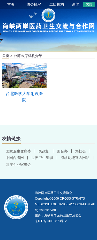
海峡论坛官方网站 (75, 157)
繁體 (89, 4)
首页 (10, 4)
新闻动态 (79, 4)
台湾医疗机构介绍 (27, 56)
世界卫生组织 (42, 157)
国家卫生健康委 (18, 151)
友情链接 (11, 138)
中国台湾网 (15, 157)
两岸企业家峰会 (18, 164)
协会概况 (34, 4)
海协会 (80, 151)
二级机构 (56, 4)
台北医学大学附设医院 (24, 96)
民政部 (44, 151)
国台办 (62, 151)
